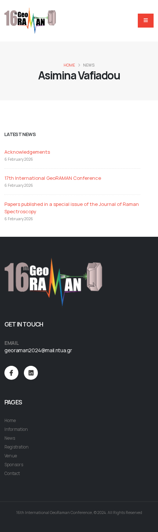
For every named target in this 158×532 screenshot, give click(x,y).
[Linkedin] (31, 373)
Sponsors (13, 465)
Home (69, 65)
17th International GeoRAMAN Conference (52, 178)
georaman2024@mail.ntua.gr (38, 350)
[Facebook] (11, 373)
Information (16, 429)
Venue (10, 456)
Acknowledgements (27, 152)
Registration (16, 447)
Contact (12, 473)
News (9, 438)
